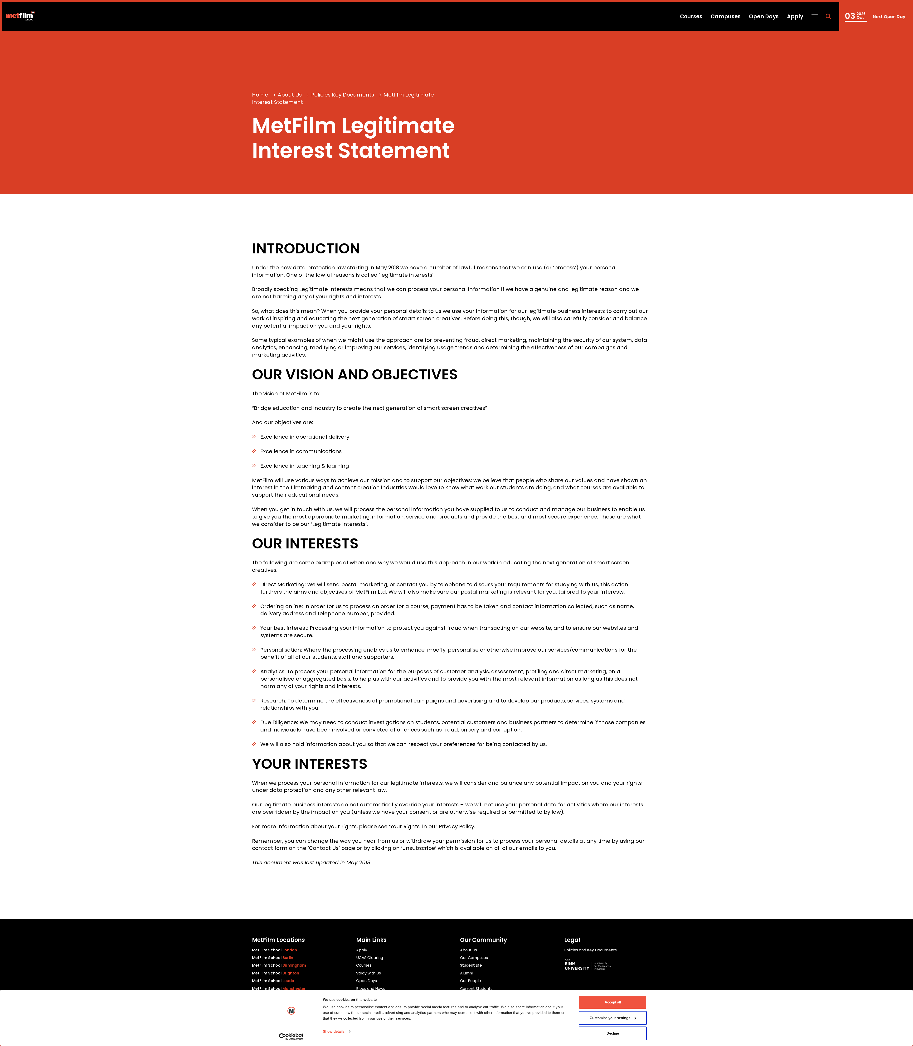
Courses (691, 16)
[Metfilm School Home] (18, 17)
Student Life (471, 965)
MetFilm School (274, 950)
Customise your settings (610, 1018)
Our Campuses (474, 957)
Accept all (613, 1002)
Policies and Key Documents (590, 950)
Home (260, 94)
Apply (795, 16)
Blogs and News (370, 988)
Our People (470, 980)
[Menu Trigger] (814, 17)
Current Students (476, 988)
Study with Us (368, 973)
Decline (613, 1033)
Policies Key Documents (342, 94)
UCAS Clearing (369, 957)
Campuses (726, 16)
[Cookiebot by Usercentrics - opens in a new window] (291, 1036)
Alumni (466, 973)
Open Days (764, 16)
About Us (290, 94)
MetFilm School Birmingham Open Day (875, 16)
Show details (334, 1031)
